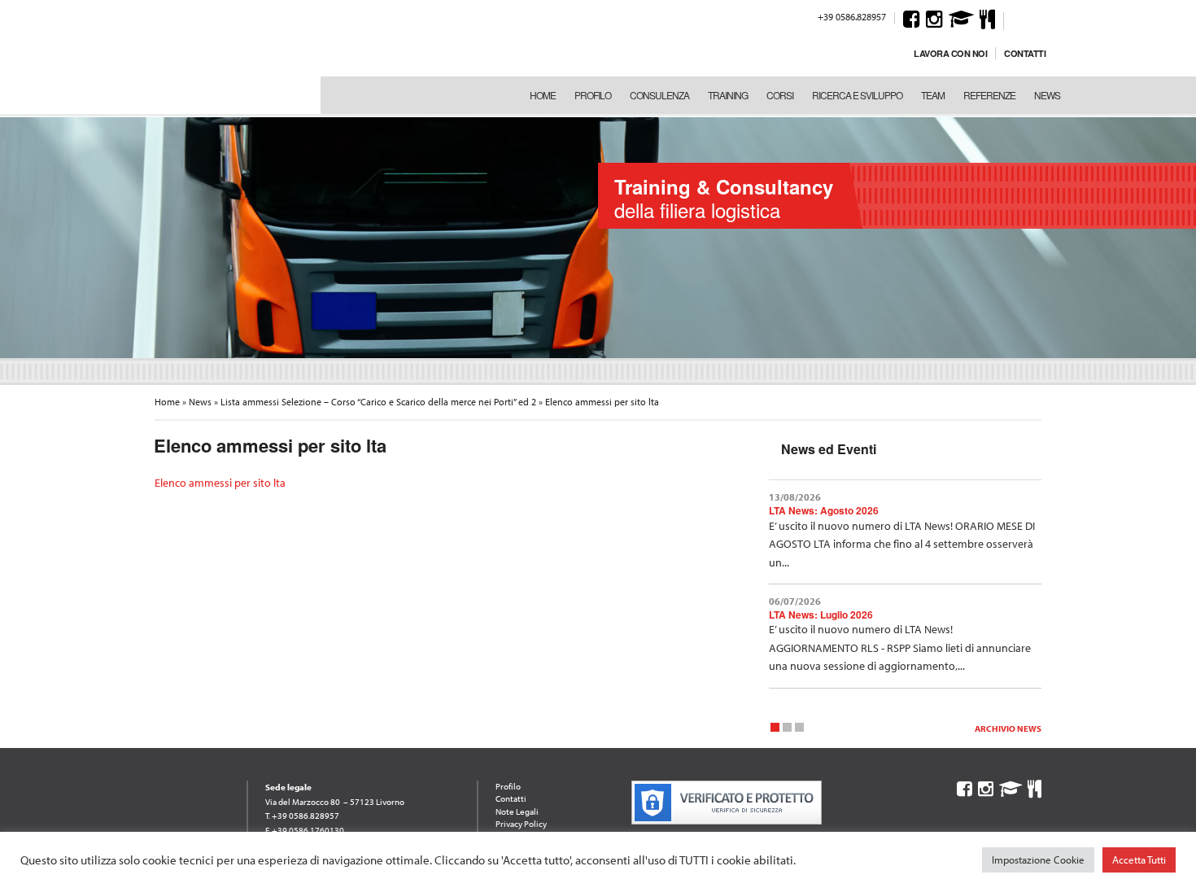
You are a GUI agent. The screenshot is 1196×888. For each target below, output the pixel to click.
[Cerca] (1018, 18)
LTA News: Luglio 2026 (821, 614)
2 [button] (787, 730)
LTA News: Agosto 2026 (824, 510)
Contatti (1024, 53)
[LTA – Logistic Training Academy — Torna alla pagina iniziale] (223, 57)
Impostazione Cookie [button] (1038, 859)
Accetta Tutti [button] (1139, 859)
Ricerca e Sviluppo (857, 95)
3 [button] (799, 730)
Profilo (592, 95)
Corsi (779, 95)
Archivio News (1008, 728)
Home (543, 95)
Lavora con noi (950, 53)
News (1047, 95)
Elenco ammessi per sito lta (220, 482)
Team (933, 95)
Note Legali (517, 811)
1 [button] (775, 730)
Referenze (989, 95)
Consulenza (659, 95)
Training (728, 95)
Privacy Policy (521, 823)
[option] (598, 236)
